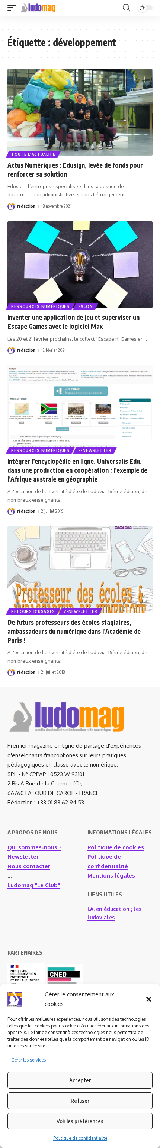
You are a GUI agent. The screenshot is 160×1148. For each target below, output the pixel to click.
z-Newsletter (95, 450)
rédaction (26, 511)
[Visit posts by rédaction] (11, 511)
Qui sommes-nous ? (34, 847)
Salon (85, 306)
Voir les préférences (80, 1121)
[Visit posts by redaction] (11, 206)
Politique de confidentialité (80, 1138)
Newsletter (23, 856)
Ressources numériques (40, 306)
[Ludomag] (38, 8)
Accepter (80, 1080)
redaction (26, 206)
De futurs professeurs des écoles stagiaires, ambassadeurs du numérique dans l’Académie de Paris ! (74, 631)
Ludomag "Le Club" (33, 885)
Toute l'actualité (33, 154)
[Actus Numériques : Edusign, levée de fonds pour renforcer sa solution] (80, 112)
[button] (149, 999)
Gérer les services (28, 1060)
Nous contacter (28, 866)
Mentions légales (111, 875)
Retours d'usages (33, 611)
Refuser (80, 1100)
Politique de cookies (115, 847)
